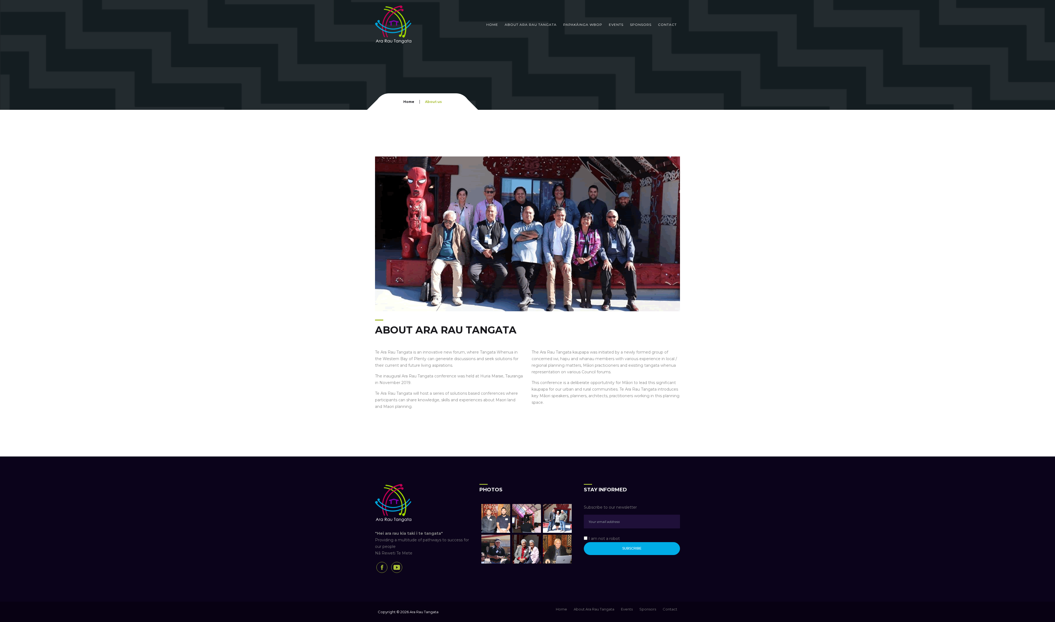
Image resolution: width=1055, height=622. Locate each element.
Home (492, 25)
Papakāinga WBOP (582, 25)
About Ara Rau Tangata (531, 25)
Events (616, 25)
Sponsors (640, 25)
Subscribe (632, 548)
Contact (667, 25)
